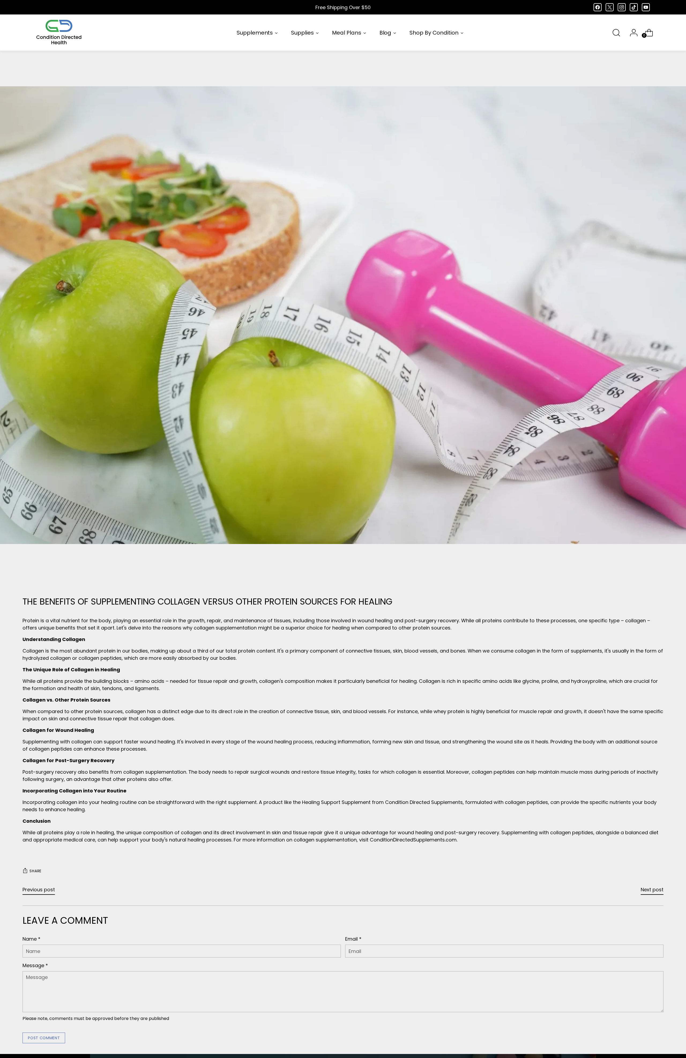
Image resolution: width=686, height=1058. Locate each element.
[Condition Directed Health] (59, 32)
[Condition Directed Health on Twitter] (609, 7)
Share (35, 871)
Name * (31, 939)
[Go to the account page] (631, 32)
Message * (35, 965)
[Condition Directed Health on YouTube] (645, 7)
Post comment (44, 1038)
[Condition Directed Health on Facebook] (597, 7)
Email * (353, 939)
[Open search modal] (616, 32)
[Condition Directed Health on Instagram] (621, 7)
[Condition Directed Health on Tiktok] (633, 7)
